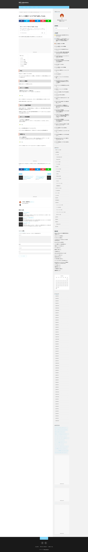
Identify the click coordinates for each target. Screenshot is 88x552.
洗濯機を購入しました (58, 270)
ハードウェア (58, 44)
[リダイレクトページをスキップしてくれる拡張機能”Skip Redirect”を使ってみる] (49, 178)
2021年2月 (57, 358)
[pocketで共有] (43, 21)
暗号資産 (57, 200)
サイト (20, 251)
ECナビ (29, 18)
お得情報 (57, 152)
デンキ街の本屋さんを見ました (59, 258)
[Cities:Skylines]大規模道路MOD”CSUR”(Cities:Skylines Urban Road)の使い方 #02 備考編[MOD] (62, 120)
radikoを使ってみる (26, 222)
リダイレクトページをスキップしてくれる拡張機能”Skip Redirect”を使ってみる (41, 177)
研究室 (24, 7)
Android (58, 65)
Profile (28, 7)
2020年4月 (57, 382)
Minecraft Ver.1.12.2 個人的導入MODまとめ (62, 49)
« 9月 (56, 288)
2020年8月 (57, 372)
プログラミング (58, 188)
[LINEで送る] (48, 21)
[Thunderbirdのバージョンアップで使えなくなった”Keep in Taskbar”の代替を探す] (21, 178)
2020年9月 (57, 370)
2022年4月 (57, 324)
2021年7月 (57, 346)
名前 (20, 244)
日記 (56, 197)
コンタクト (37, 546)
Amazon (56, 427)
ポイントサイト (40, 18)
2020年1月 (57, 389)
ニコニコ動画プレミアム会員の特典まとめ (60, 244)
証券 (55, 452)
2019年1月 (57, 418)
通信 (56, 219)
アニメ (57, 164)
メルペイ (56, 450)
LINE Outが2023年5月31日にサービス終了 (60, 253)
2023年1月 (57, 303)
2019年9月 (57, 399)
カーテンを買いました (58, 247)
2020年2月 (57, 387)
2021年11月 (57, 336)
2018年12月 (57, 420)
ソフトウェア (62, 440)
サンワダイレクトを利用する (58, 237)
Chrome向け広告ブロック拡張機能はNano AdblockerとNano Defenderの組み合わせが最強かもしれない (62, 106)
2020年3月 (57, 384)
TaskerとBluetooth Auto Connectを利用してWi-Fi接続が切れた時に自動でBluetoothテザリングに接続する (62, 81)
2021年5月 (57, 351)
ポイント (36, 18)
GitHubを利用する (26, 212)
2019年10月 (57, 396)
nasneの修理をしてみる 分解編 (60, 43)
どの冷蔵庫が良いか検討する (58, 268)
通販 (56, 221)
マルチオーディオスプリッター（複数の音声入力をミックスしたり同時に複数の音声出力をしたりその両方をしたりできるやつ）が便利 (62, 115)
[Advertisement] (35, 44)
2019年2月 (57, 415)
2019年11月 (57, 394)
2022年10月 (57, 310)
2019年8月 (57, 401)
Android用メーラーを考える (60, 64)
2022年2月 (57, 329)
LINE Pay (66, 429)
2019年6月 (57, 406)
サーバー (67, 438)
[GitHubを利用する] (21, 214)
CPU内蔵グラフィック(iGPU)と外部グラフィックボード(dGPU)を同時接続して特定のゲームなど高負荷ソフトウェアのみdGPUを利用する (62, 39)
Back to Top (44, 538)
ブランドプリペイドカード (60, 212)
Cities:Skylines (58, 62)
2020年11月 (57, 365)
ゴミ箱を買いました (57, 251)
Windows (58, 132)
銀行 (56, 226)
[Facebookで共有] (21, 21)
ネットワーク (57, 444)
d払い (56, 429)
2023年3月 (57, 298)
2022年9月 (57, 312)
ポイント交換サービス (44, 18)
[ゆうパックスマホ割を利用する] (21, 219)
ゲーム (56, 154)
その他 (56, 166)
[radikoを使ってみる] (21, 224)
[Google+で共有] (32, 21)
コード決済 (58, 207)
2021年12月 (57, 334)
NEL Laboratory (24, 2)
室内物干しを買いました (58, 249)
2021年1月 (57, 360)
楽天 (65, 450)
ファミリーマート (57, 446)
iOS (56, 173)
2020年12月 (57, 363)
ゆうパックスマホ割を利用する (28, 217)
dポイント (66, 427)
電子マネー (58, 214)
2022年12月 (57, 305)
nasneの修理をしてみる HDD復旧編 (61, 67)
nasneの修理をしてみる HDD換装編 (61, 46)
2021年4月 (57, 353)
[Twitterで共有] (27, 21)
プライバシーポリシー (43, 546)
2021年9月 (57, 341)
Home (20, 7)
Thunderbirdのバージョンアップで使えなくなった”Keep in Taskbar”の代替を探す (28, 177)
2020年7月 (57, 375)
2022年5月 (57, 322)
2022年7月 (57, 317)
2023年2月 (57, 300)
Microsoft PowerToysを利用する (59, 242)
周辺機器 (58, 117)
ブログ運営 (57, 190)
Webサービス (25, 18)
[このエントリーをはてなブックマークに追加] (37, 21)
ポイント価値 (22, 59)
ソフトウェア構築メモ (58, 442)
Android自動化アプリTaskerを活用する (61, 127)
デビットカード (58, 209)
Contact (36, 7)
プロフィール (50, 546)
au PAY (63, 427)
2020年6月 (57, 377)
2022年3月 (57, 327)
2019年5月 (57, 408)
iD (61, 429)
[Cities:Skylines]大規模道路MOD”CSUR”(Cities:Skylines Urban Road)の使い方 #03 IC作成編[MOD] (62, 111)
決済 (56, 202)
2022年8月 (57, 315)
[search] (68, 28)
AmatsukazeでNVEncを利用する (60, 94)
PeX (30, 18)
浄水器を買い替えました (58, 256)
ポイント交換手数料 (23, 62)
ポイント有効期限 (23, 64)
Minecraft (58, 50)
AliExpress (57, 224)
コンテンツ (57, 161)
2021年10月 (57, 339)
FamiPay (59, 429)
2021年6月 (57, 348)
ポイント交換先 (23, 61)
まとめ (57, 87)
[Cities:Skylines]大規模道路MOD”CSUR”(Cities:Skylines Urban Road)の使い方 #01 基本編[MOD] (62, 60)
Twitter (32, 7)
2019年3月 (57, 413)
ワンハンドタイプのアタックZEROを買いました (61, 260)
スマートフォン (58, 183)
